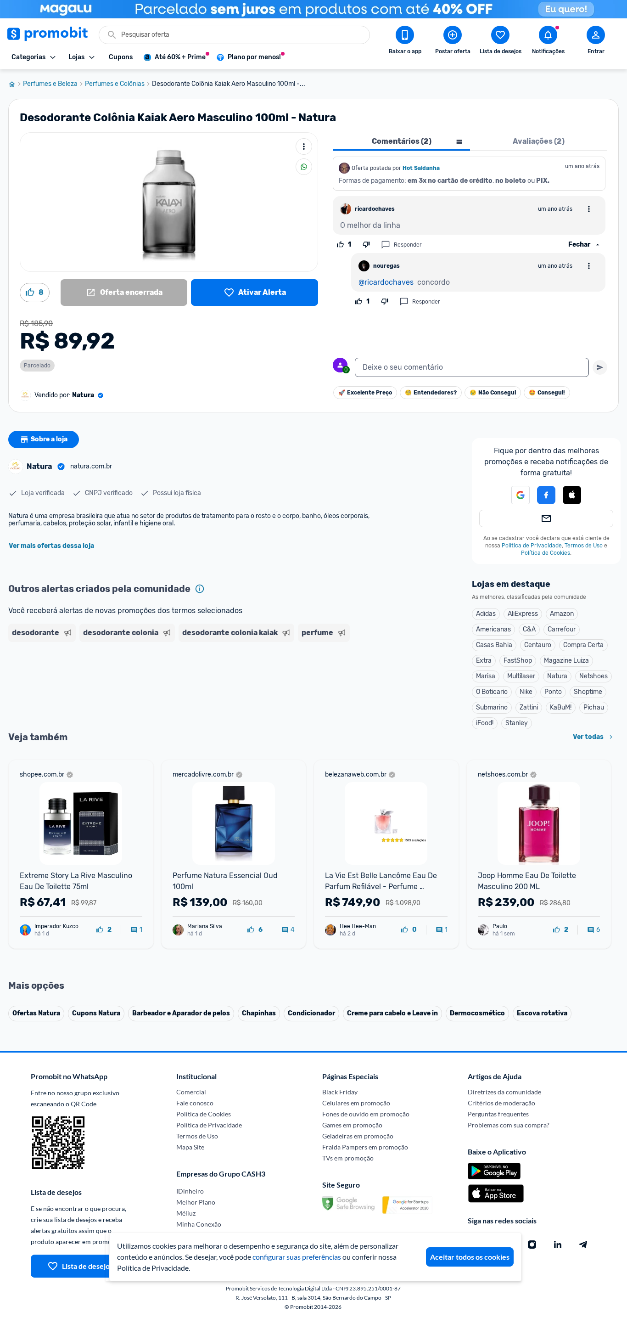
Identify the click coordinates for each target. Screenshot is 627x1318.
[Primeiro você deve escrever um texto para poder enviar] (600, 367)
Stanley (516, 723)
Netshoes (593, 676)
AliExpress (523, 614)
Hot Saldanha (421, 168)
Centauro (537, 645)
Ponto (553, 692)
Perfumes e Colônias (115, 84)
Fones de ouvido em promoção (365, 1114)
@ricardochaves (386, 282)
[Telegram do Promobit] (583, 1244)
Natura (557, 676)
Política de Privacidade (532, 545)
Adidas (486, 614)
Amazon (562, 614)
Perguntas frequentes (498, 1114)
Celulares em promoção (356, 1103)
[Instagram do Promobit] (532, 1244)
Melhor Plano (195, 1202)
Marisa (485, 676)
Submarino (492, 707)
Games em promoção (352, 1125)
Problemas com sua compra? (508, 1125)
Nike (526, 692)
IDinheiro (190, 1191)
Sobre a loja (49, 439)
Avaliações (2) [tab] (539, 141)
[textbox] (472, 367)
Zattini (529, 707)
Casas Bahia (494, 645)
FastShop (518, 661)
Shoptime (588, 692)
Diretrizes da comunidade (504, 1092)
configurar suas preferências (296, 1256)
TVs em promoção (348, 1158)
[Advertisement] (184, 681)
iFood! (484, 723)
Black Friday (340, 1092)
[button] (515, 495)
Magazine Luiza (566, 661)
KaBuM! (560, 707)
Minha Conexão (198, 1224)
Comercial (191, 1092)
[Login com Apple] (572, 495)
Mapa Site (190, 1147)
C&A (529, 629)
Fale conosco (194, 1103)
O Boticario (492, 692)
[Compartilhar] (304, 166)
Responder (408, 245)
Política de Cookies (545, 553)
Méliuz (186, 1213)
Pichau (593, 707)
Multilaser (521, 676)
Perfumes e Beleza (50, 84)
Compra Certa (583, 645)
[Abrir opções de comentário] (589, 209)
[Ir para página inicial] (15, 84)
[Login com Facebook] (546, 495)
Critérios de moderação (501, 1103)
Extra (484, 661)
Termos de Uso (584, 545)
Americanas (493, 629)
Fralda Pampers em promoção (365, 1147)
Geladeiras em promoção (357, 1136)
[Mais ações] (304, 146)
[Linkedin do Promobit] (558, 1244)
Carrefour (562, 629)
